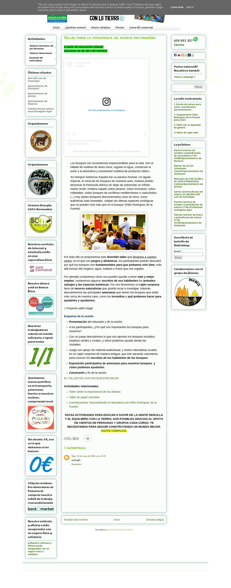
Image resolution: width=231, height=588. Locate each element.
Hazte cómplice (100, 27)
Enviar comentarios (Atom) (120, 530)
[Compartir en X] (71, 438)
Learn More (177, 7)
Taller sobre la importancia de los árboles (95, 391)
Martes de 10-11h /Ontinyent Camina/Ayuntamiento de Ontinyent (188, 169)
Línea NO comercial (141, 27)
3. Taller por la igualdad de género (187, 126)
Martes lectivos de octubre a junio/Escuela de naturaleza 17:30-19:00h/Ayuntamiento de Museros (187, 155)
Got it (190, 7)
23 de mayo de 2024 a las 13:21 (91, 456)
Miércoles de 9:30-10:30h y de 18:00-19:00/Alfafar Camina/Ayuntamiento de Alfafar (188, 182)
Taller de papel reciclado (84, 397)
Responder (76, 464)
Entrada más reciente (76, 519)
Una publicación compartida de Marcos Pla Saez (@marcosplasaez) (106, 151)
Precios (120, 27)
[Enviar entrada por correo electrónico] (87, 438)
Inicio (56, 27)
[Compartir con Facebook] (74, 438)
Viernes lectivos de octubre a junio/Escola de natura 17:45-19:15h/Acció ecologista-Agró (188, 205)
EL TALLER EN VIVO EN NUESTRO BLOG (91, 378)
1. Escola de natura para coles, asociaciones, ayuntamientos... (187, 107)
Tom (74, 456)
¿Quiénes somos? (75, 27)
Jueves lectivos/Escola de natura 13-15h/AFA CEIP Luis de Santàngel (188, 194)
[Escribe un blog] (68, 438)
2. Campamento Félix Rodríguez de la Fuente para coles (187, 117)
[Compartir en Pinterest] (77, 438)
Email (178, 251)
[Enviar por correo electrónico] (65, 438)
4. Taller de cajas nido (186, 132)
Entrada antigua (155, 519)
